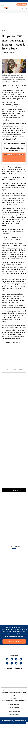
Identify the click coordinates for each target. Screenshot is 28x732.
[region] (14, 24)
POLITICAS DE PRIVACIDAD (14, 707)
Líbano (14, 369)
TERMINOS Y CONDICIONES (14, 704)
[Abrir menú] (2, 4)
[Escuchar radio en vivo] (2, 8)
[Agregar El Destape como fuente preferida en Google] (14, 55)
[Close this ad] (27, 723)
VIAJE (20, 369)
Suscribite (14, 641)
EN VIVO (24, 8)
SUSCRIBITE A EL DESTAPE (14, 155)
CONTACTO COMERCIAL (14, 711)
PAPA (7, 369)
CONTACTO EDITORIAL (14, 714)
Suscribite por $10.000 (21, 4)
